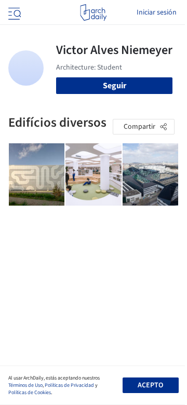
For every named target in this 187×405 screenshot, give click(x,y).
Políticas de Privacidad (69, 385)
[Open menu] (13, 12)
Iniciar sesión (157, 12)
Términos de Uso (25, 385)
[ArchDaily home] (93, 12)
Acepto (150, 385)
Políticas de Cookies (29, 392)
